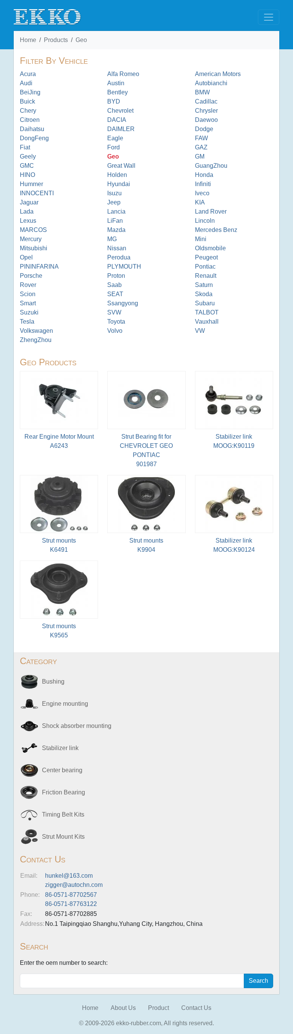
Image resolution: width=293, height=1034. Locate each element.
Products (56, 40)
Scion (27, 294)
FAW (201, 138)
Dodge (204, 129)
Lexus (28, 220)
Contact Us (196, 1008)
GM (199, 156)
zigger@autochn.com (74, 885)
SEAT (115, 294)
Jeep (114, 202)
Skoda (204, 294)
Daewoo (206, 120)
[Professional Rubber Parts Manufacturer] (47, 16)
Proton (116, 275)
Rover (28, 285)
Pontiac (205, 266)
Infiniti (203, 184)
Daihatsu (32, 129)
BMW (202, 92)
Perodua (118, 257)
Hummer (31, 184)
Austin (115, 83)
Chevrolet (120, 110)
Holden (117, 175)
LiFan (115, 220)
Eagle (115, 138)
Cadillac (206, 101)
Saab (114, 285)
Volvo (114, 330)
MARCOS (33, 230)
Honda (204, 175)
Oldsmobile (210, 248)
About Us (123, 1008)
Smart (28, 303)
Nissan (116, 248)
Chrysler (206, 110)
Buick (27, 101)
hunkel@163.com (69, 875)
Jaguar (29, 202)
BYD (113, 101)
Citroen (30, 120)
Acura (28, 74)
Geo (81, 40)
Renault (205, 275)
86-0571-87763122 (71, 904)
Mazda (116, 230)
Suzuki (29, 312)
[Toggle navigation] (268, 17)
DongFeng (34, 138)
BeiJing (30, 92)
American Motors (218, 74)
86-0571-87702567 (71, 894)
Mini (200, 239)
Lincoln (205, 220)
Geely (28, 156)
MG (112, 239)
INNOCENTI (37, 193)
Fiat (25, 147)
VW (200, 330)
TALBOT (207, 312)
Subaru (205, 303)
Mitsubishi (33, 248)
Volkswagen (36, 330)
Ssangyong (122, 303)
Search (258, 980)
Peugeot (206, 257)
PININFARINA (39, 266)
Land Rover (211, 211)
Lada (27, 211)
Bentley (117, 92)
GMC (27, 165)
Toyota (116, 321)
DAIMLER (121, 129)
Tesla (27, 321)
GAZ (201, 147)
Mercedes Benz (216, 230)
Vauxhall (207, 321)
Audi (26, 83)
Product (158, 1008)
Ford (113, 147)
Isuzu (114, 193)
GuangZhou (211, 165)
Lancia (116, 211)
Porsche (31, 275)
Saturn (204, 285)
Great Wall (121, 165)
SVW (114, 312)
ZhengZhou (36, 340)
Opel (26, 257)
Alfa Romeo (123, 74)
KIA (200, 202)
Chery (28, 110)
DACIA (116, 120)
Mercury (31, 239)
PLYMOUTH (124, 266)
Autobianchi (211, 83)
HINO (27, 175)
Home (28, 40)
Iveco (202, 193)
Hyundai (118, 184)
